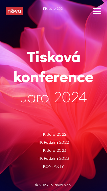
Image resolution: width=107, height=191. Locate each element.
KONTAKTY (53, 167)
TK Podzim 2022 (53, 143)
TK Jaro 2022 (53, 135)
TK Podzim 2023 (53, 159)
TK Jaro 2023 (53, 151)
